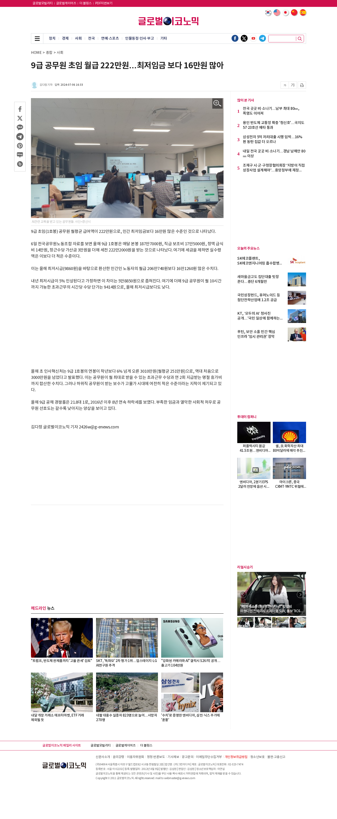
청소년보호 (257, 757)
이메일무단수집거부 (209, 757)
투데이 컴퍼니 (247, 417)
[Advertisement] (127, 329)
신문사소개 (103, 757)
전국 (91, 38)
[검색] (300, 39)
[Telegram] (262, 38)
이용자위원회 (135, 757)
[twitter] (244, 38)
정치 (52, 38)
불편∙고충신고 (276, 757)
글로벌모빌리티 (43, 3)
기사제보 (173, 757)
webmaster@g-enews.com (179, 778)
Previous (243, 594)
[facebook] (235, 38)
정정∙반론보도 (156, 757)
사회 (78, 38)
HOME (36, 53)
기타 (163, 38)
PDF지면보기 (104, 3)
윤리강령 (118, 757)
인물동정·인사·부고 (139, 38)
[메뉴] (37, 38)
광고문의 (187, 757)
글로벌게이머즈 (66, 3)
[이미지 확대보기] (217, 103)
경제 (65, 38)
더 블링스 (86, 3)
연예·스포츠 (110, 38)
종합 (49, 53)
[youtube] (253, 38)
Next (300, 594)
